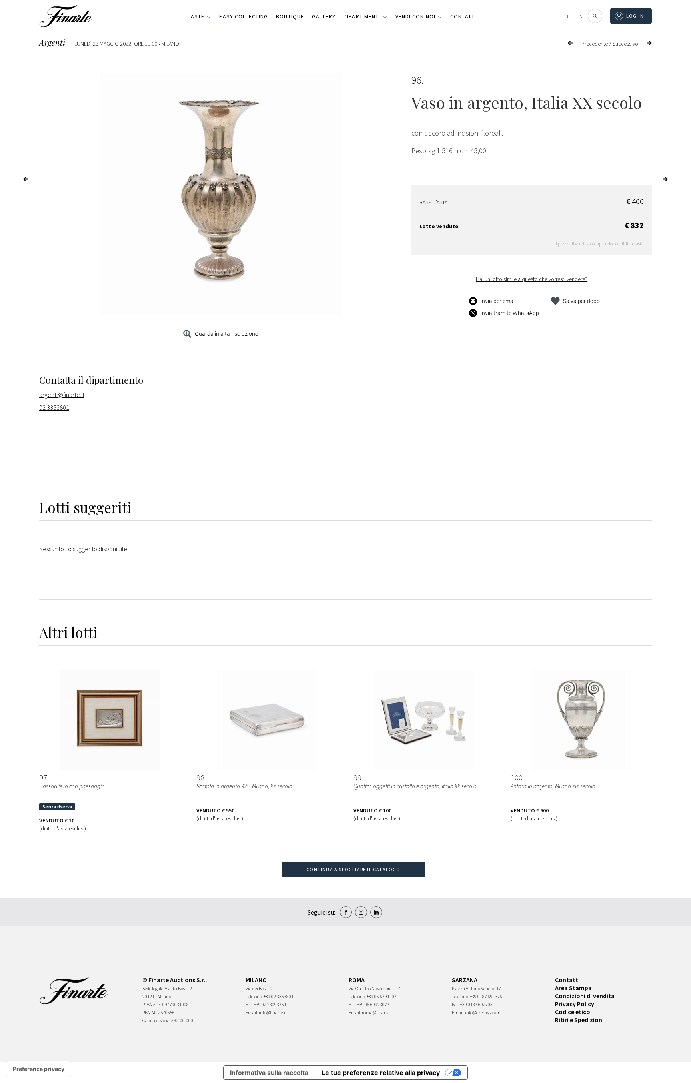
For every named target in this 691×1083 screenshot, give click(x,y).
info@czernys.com (483, 1012)
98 (200, 778)
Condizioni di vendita (585, 996)
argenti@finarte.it (61, 395)
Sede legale (152, 988)
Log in (635, 16)
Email (251, 1012)
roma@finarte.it (377, 1012)
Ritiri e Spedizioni (579, 1020)
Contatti (463, 16)
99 (357, 778)
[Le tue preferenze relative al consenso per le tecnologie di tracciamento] (38, 1069)
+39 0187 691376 (486, 996)
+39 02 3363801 (279, 996)
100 (517, 778)
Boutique (290, 16)
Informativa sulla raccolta (269, 1073)
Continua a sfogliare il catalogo (353, 869)
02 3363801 (54, 407)
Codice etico (572, 1012)
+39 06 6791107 (382, 996)
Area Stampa (573, 988)
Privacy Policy (574, 1004)
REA (146, 1012)
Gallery (324, 16)
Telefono (254, 996)
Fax (249, 1004)
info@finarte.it (273, 1012)
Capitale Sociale (157, 1020)
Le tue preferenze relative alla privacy (381, 1073)
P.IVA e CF (151, 1004)
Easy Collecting (243, 16)
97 (43, 778)
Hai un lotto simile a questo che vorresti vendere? (531, 279)
